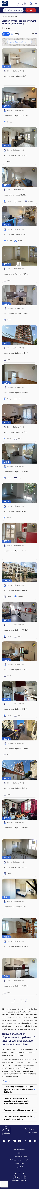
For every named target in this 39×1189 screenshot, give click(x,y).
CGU (19, 1153)
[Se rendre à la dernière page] (26, 1000)
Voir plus (8, 1081)
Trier (32, 34)
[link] (19, 42)
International (19, 1163)
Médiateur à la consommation (19, 1160)
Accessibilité (19, 1167)
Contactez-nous (31, 1133)
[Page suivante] (22, 1000)
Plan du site (29, 1129)
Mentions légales (19, 1149)
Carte (16, 34)
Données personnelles (19, 1156)
